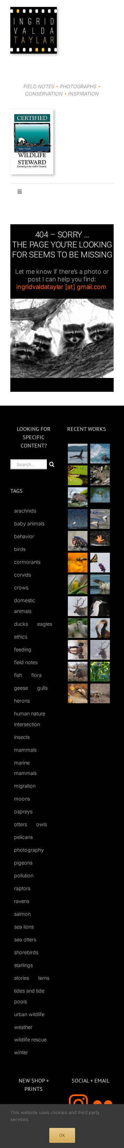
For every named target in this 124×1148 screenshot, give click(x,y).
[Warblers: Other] (77, 584)
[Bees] (77, 562)
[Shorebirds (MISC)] (77, 519)
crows (21, 587)
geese (21, 688)
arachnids (25, 511)
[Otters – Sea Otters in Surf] (100, 453)
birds (19, 549)
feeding (22, 649)
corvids (22, 575)
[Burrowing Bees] (100, 693)
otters (20, 824)
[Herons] (100, 606)
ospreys (23, 811)
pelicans (23, 837)
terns (43, 978)
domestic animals (24, 605)
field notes (26, 662)
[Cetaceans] (77, 453)
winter (21, 1052)
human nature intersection (29, 719)
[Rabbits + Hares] (100, 475)
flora (36, 675)
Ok (62, 1135)
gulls (42, 688)
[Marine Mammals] (100, 584)
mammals (25, 750)
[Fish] (100, 519)
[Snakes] (77, 475)
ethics (20, 637)
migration (24, 786)
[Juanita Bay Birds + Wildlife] (77, 497)
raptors (22, 888)
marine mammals (25, 768)
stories (21, 978)
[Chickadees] (77, 693)
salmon (22, 914)
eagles (44, 624)
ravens (21, 901)
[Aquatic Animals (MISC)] (100, 538)
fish (18, 675)
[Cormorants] (100, 628)
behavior (24, 536)
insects (22, 737)
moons (22, 799)
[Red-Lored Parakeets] (100, 672)
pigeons (23, 863)
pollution (23, 875)
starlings (23, 965)
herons (22, 701)
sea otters (25, 939)
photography (29, 850)
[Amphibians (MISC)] (100, 494)
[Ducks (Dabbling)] (77, 650)
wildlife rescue (30, 1039)
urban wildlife (29, 1014)
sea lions (24, 927)
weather (23, 1027)
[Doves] (77, 628)
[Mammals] (77, 606)
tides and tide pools (29, 996)
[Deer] (77, 672)
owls (41, 824)
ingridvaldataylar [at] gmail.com (61, 286)
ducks (21, 624)
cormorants (27, 562)
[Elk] (100, 650)
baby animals (29, 523)
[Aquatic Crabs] (77, 541)
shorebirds (26, 952)
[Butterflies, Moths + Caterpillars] (100, 562)
